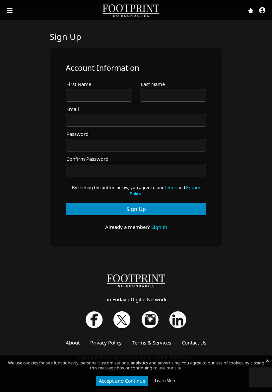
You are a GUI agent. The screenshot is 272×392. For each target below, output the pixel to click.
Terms (170, 187)
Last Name (153, 84)
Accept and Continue (122, 381)
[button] (262, 10)
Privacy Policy (106, 342)
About (73, 342)
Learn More (165, 380)
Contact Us (194, 342)
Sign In (159, 227)
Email (72, 109)
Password (77, 134)
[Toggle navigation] (10, 10)
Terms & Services (151, 342)
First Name (78, 84)
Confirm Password (87, 158)
